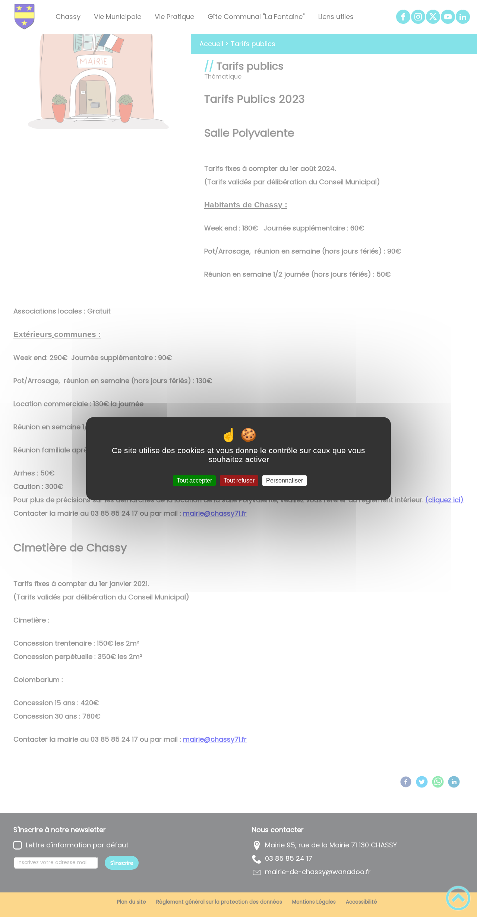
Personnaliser (284, 480)
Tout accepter (194, 480)
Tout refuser (239, 480)
